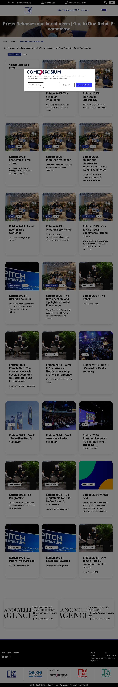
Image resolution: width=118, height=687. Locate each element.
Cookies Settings (36, 85)
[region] (59, 80)
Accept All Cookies (83, 85)
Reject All (66, 85)
